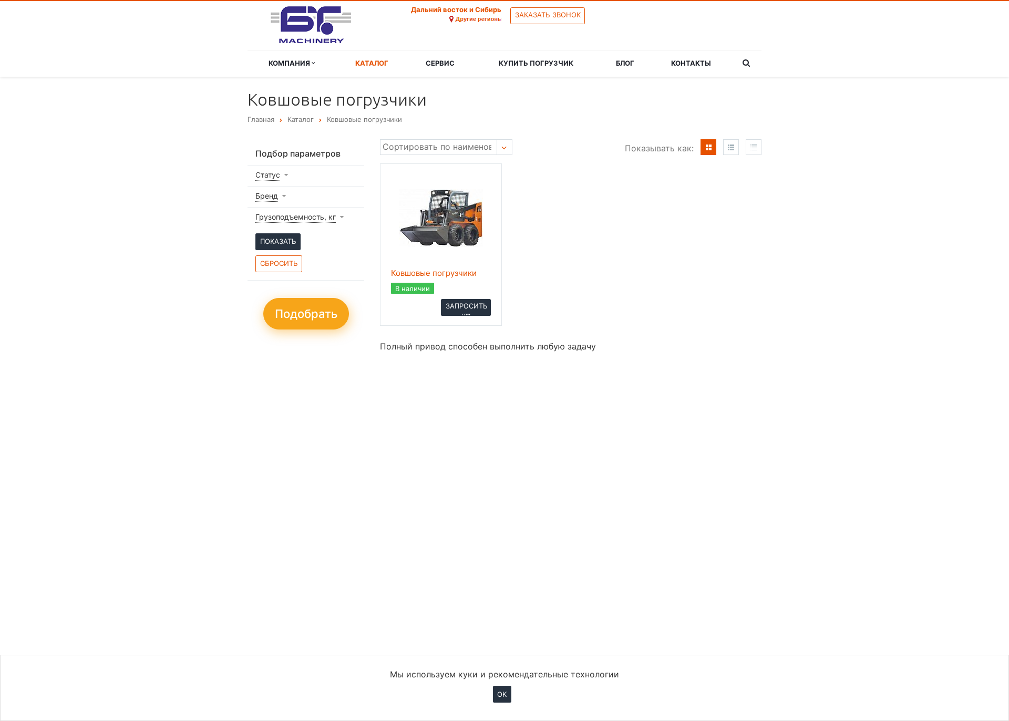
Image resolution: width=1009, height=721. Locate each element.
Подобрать (306, 314)
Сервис (440, 63)
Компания (290, 63)
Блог (625, 63)
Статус (267, 174)
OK (502, 693)
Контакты (691, 63)
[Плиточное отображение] (708, 147)
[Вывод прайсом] (753, 147)
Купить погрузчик (536, 63)
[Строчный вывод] (731, 147)
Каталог (371, 63)
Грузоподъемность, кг (295, 216)
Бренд (266, 195)
